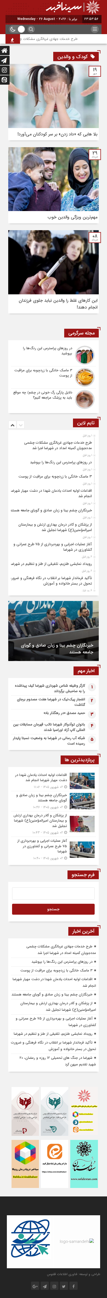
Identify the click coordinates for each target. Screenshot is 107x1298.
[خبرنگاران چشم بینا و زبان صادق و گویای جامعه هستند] (53, 801)
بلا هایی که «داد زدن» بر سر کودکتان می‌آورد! (57, 134)
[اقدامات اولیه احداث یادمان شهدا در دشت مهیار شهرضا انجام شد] (53, 781)
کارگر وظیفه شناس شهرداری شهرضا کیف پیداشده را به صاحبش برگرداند (50, 688)
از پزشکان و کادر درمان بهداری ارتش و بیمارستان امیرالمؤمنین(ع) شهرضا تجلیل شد (55, 527)
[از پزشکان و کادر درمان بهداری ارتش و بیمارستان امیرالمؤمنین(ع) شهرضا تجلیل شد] (53, 824)
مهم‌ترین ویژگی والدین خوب (72, 217)
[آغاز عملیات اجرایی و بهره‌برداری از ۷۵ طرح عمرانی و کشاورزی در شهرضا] (53, 849)
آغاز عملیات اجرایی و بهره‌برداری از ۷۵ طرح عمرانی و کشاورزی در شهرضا (52, 547)
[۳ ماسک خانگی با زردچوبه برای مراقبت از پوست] (53, 377)
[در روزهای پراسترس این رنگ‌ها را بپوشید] (53, 355)
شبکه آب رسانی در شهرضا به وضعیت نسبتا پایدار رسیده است (49, 740)
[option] (53, 444)
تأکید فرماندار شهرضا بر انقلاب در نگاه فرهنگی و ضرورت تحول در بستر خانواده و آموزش (50, 580)
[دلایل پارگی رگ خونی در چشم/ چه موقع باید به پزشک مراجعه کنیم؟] (53, 399)
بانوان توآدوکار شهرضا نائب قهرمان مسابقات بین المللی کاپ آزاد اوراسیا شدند (49, 727)
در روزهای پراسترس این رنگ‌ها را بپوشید (61, 462)
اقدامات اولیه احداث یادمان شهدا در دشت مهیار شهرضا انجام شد (51, 493)
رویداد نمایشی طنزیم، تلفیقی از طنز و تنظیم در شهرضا (51, 564)
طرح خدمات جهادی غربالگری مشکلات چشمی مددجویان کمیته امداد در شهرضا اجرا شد (58, 445)
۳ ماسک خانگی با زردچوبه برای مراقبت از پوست (55, 476)
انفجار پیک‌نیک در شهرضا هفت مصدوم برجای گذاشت (51, 702)
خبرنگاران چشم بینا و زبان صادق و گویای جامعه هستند (51, 510)
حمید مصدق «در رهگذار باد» (64, 713)
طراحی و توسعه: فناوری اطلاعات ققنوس (73, 1274)
